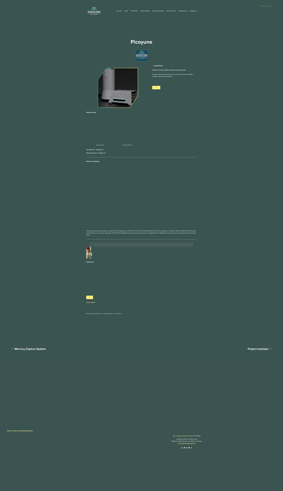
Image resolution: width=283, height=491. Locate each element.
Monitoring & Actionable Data (93, 313)
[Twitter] (184, 447)
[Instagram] (186, 447)
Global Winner (118, 313)
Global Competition (108, 313)
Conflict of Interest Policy (184, 435)
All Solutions (90, 297)
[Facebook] (191, 447)
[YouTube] (189, 447)
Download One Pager (156, 87)
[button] (87, 244)
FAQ (174, 435)
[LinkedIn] (182, 447)
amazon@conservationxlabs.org (186, 443)
